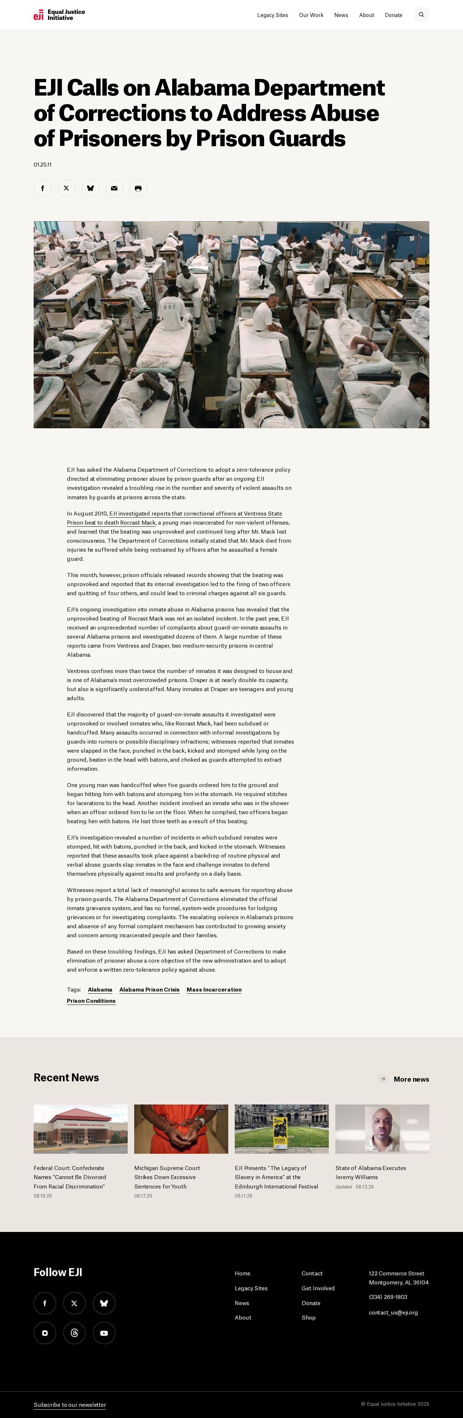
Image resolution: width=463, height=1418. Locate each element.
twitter (74, 1303)
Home (242, 1272)
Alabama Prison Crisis (149, 989)
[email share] (114, 188)
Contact (312, 1272)
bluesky (104, 1303)
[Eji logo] (59, 14)
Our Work (311, 14)
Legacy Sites (272, 14)
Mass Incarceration (214, 989)
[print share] (138, 188)
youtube (104, 1333)
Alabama (100, 989)
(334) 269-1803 (388, 1296)
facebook (45, 1303)
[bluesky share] (90, 188)
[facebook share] (43, 188)
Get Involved (318, 1287)
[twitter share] (67, 188)
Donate (394, 14)
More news (411, 1078)
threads (74, 1333)
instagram (45, 1333)
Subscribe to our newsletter (70, 1404)
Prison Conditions (91, 1000)
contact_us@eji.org (393, 1312)
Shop (309, 1317)
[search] (421, 14)
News (341, 14)
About (366, 14)
